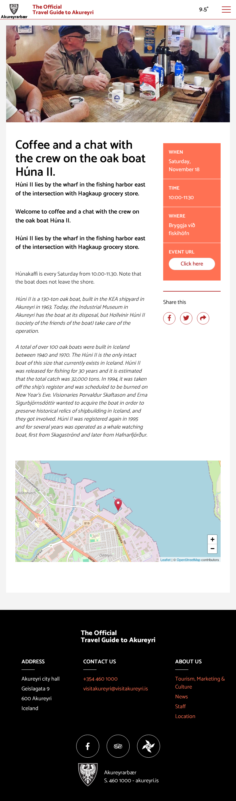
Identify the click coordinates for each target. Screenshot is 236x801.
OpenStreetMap (188, 559)
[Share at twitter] (186, 318)
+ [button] (212, 539)
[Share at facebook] (169, 318)
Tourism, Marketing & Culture (200, 683)
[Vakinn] (148, 746)
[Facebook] (87, 746)
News (181, 696)
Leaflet (165, 559)
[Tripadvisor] (118, 746)
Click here (192, 264)
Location (185, 716)
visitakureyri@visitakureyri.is (115, 688)
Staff (180, 706)
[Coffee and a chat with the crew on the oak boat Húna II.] (118, 505)
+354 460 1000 (100, 679)
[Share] (203, 318)
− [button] (212, 548)
